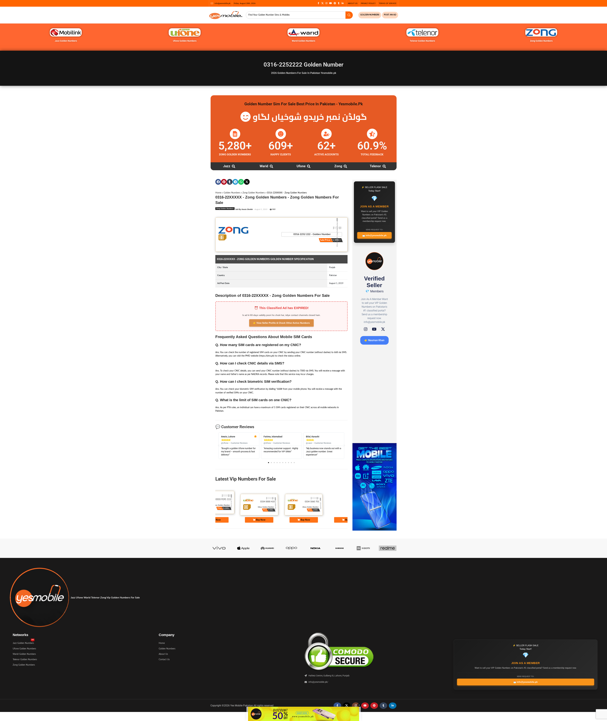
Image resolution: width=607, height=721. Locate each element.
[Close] (365, 326)
